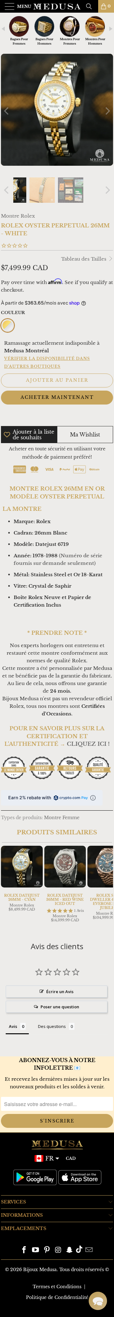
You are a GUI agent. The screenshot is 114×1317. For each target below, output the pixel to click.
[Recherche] (91, 6)
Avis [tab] (13, 1026)
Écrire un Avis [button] (59, 991)
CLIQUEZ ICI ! (88, 744)
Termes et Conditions (57, 1286)
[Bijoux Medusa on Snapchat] (69, 1250)
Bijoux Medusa (40, 1269)
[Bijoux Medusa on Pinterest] (47, 1250)
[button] (98, 1301)
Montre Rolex (18, 216)
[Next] (107, 111)
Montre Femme (61, 817)
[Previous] (7, 111)
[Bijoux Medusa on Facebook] (24, 1250)
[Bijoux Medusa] (57, 6)
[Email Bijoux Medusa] (89, 1250)
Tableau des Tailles (84, 259)
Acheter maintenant (57, 397)
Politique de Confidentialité (57, 1297)
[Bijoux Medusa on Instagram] (58, 1250)
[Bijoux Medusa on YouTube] (36, 1250)
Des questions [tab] (52, 1026)
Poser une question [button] (60, 1007)
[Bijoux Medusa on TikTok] (79, 1250)
